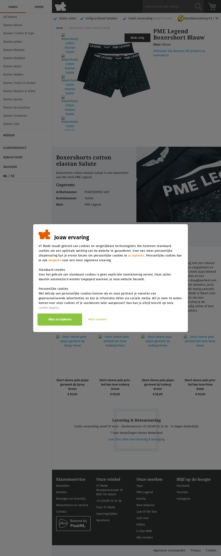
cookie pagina (49, 308)
